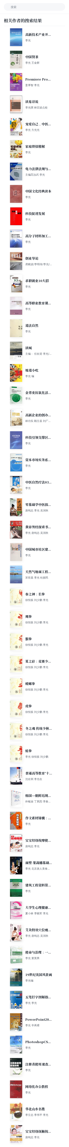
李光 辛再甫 (32, 1025)
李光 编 (29, 376)
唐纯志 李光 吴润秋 (36, 510)
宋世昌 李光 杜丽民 (36, 577)
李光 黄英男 (32, 958)
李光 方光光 (32, 129)
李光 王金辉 (32, 62)
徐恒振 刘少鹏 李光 (36, 600)
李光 (28, 40)
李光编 (29, 980)
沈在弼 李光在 (33, 779)
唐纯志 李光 (32, 846)
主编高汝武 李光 (35, 174)
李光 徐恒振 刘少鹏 (36, 756)
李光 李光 (31, 1002)
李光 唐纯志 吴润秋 (36, 532)
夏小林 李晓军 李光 (36, 913)
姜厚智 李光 (32, 85)
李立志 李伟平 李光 (36, 1114)
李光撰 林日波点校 (36, 107)
